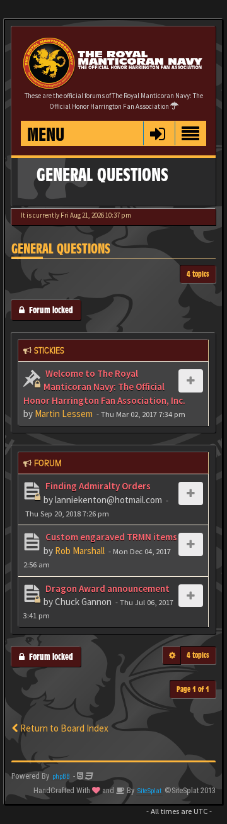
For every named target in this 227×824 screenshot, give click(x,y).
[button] (157, 133)
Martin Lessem (64, 414)
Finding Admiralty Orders (97, 486)
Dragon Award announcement (107, 588)
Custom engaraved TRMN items (110, 537)
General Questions (60, 249)
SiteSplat (149, 791)
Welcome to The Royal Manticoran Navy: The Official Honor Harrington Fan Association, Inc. (104, 386)
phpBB (61, 776)
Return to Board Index (63, 728)
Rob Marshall (80, 551)
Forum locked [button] (49, 309)
